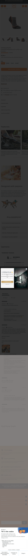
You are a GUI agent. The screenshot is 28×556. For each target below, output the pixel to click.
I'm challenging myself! (7, 281)
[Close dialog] (26, 269)
